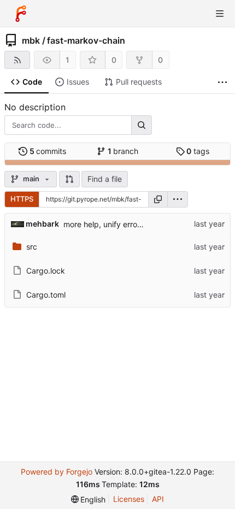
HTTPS (21, 198)
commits (48, 151)
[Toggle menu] (220, 13)
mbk (31, 40)
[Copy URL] (158, 199)
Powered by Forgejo (56, 471)
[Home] (20, 13)
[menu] (177, 199)
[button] (69, 179)
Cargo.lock (45, 270)
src (31, 246)
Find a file (104, 179)
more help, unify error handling (118, 224)
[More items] (222, 82)
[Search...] (141, 125)
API (158, 499)
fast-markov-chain (86, 40)
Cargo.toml (46, 294)
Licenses (128, 499)
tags (197, 151)
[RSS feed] (17, 60)
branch (123, 151)
